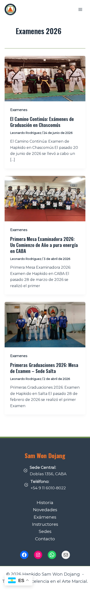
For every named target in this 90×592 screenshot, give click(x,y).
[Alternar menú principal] (80, 9)
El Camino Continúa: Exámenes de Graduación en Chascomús (42, 121)
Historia (45, 502)
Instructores (45, 524)
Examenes (18, 110)
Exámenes (45, 517)
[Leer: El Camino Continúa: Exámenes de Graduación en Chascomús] (45, 78)
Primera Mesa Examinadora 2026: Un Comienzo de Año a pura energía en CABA (44, 244)
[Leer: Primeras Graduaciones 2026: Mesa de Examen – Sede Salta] (45, 324)
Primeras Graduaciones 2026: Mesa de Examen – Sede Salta (44, 367)
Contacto (45, 538)
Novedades (45, 509)
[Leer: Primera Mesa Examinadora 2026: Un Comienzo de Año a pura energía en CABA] (45, 198)
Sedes (45, 531)
